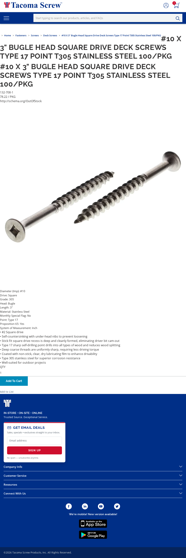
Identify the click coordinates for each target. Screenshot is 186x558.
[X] (117, 506)
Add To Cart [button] (14, 381)
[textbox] (107, 18)
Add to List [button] (7, 391)
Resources (10, 484)
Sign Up (34, 450)
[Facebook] (69, 506)
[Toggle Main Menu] (6, 18)
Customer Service (15, 475)
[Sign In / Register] (166, 5)
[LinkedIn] (85, 506)
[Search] (179, 19)
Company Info (13, 467)
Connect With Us (15, 493)
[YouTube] (101, 506)
